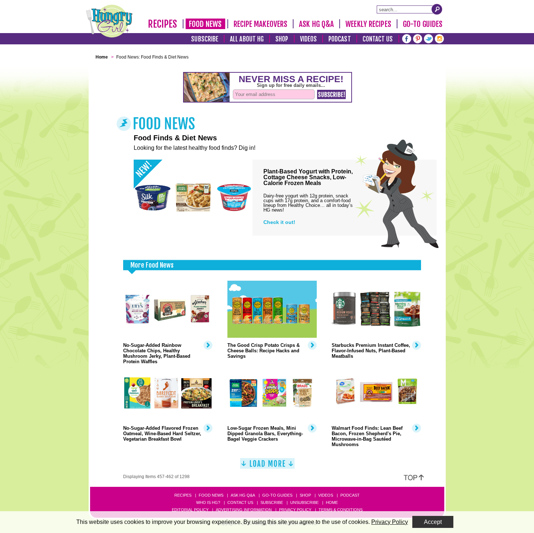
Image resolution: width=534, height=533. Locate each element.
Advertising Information (244, 510)
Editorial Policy (190, 510)
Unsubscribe (304, 502)
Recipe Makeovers (261, 24)
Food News (205, 24)
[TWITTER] (428, 38)
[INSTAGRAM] (439, 38)
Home (332, 502)
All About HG (247, 39)
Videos (308, 39)
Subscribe (204, 39)
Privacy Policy (295, 510)
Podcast (339, 39)
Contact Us (378, 39)
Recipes (162, 24)
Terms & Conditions (341, 510)
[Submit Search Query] (437, 9)
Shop (281, 39)
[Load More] (267, 466)
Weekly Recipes (368, 24)
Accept (433, 522)
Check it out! (279, 222)
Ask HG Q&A (316, 24)
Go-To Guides (422, 24)
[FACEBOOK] (406, 38)
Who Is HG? (208, 502)
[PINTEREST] (417, 38)
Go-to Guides (277, 495)
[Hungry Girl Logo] (109, 21)
